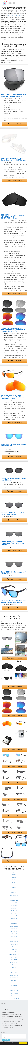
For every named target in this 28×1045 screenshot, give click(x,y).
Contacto (3, 1006)
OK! (23, 1043)
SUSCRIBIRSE (6, 1039)
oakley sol (10, 15)
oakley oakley (18, 15)
